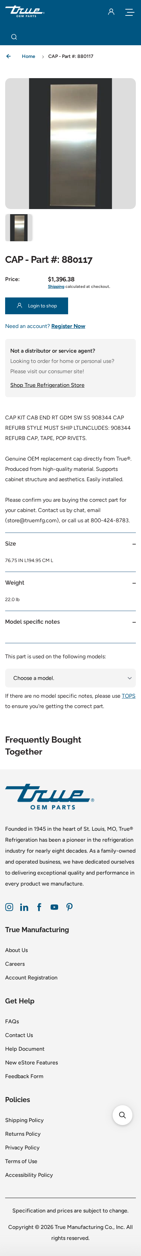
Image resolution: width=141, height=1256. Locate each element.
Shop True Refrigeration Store (47, 385)
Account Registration (31, 977)
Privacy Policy (22, 1147)
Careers (15, 964)
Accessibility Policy (29, 1175)
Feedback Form (24, 1076)
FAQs (12, 1021)
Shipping (56, 286)
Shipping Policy (24, 1120)
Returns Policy (23, 1134)
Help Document (24, 1049)
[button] (19, 227)
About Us (16, 950)
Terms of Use (21, 1161)
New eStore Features (31, 1062)
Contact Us (19, 1035)
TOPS (129, 696)
